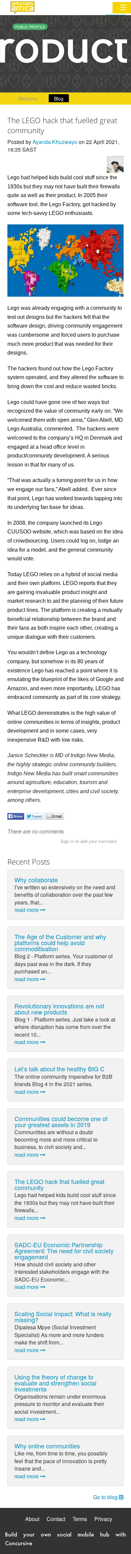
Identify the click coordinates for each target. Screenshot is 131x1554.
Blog (58, 98)
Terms (80, 1519)
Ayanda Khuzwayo (55, 142)
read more (27, 910)
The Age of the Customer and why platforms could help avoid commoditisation (60, 942)
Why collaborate (36, 879)
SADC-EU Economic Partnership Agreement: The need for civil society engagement (64, 1250)
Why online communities (47, 1445)
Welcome (28, 98)
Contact (56, 1519)
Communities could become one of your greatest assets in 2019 (60, 1121)
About (32, 1519)
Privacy (103, 1519)
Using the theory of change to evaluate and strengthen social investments (55, 1382)
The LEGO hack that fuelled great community (59, 1184)
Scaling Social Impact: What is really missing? (63, 1316)
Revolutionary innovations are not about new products (59, 1008)
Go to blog (106, 1497)
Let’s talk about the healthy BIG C (59, 1068)
